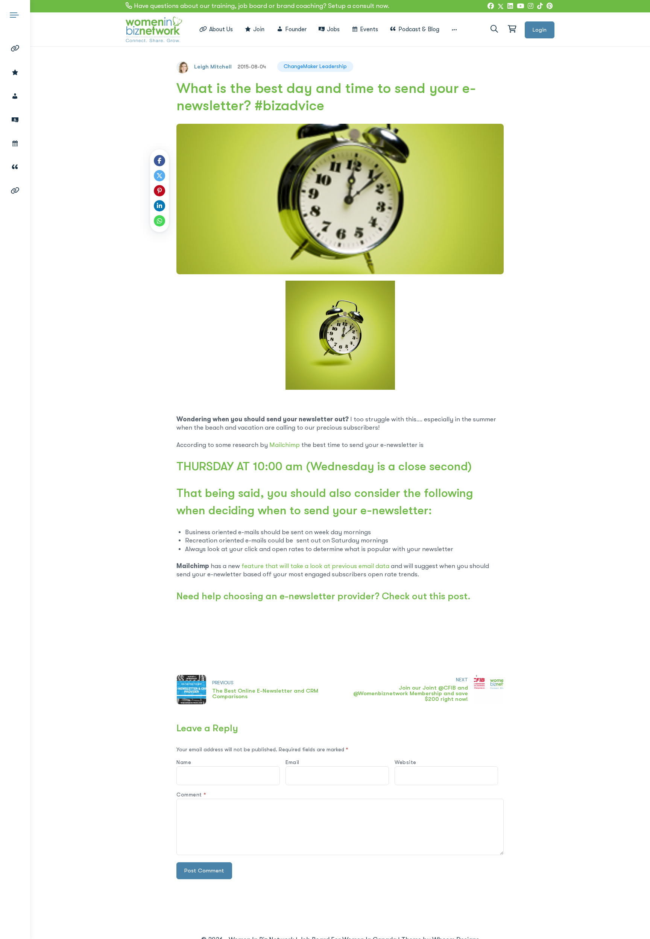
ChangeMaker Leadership (315, 66)
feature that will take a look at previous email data (315, 566)
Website (405, 762)
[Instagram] (530, 6)
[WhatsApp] (159, 220)
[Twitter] (501, 6)
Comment (191, 795)
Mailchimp (284, 444)
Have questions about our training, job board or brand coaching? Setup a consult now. (261, 5)
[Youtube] (520, 6)
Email (292, 762)
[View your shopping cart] (511, 29)
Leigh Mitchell (213, 66)
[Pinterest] (159, 190)
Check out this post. (426, 596)
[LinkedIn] (510, 6)
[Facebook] (490, 6)
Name (183, 762)
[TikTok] (540, 6)
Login (540, 29)
